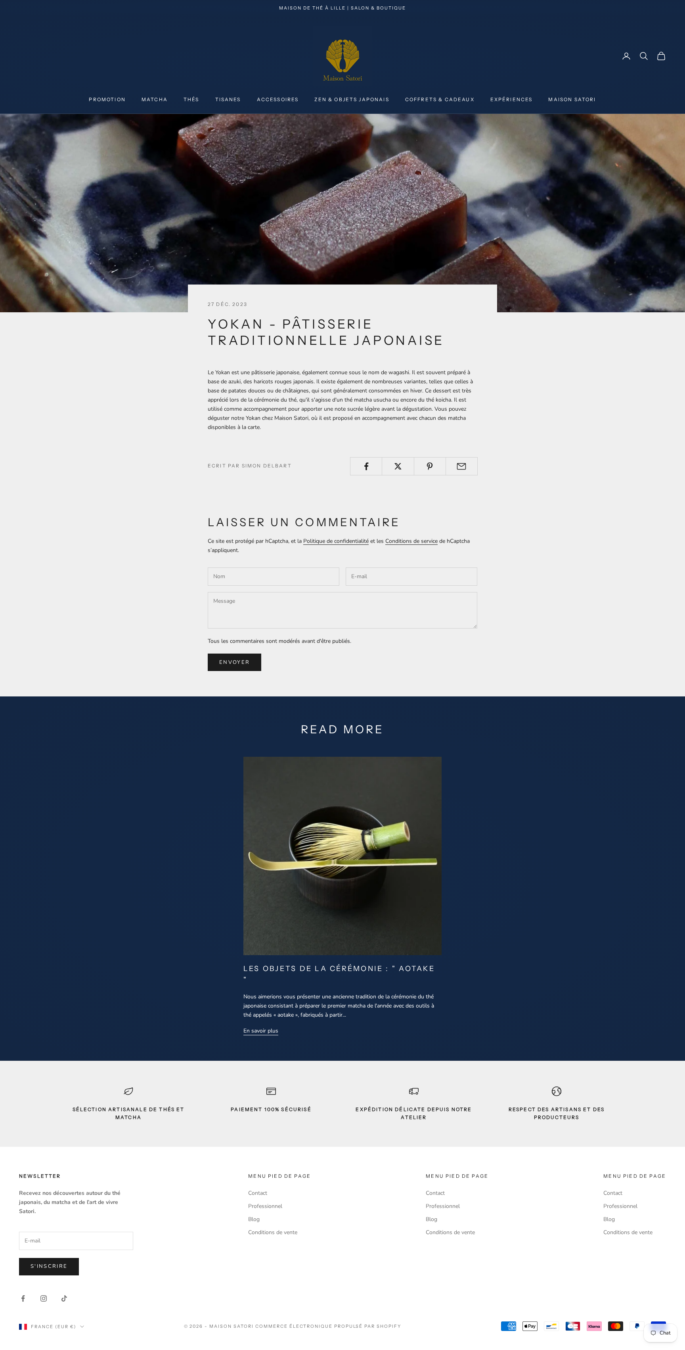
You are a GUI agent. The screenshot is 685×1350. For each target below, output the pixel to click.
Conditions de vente (272, 1232)
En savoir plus (260, 1031)
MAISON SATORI (572, 99)
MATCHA (155, 99)
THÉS (191, 99)
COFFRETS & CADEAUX (440, 99)
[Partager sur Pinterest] (430, 466)
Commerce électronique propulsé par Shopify (328, 1326)
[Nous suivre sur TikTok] (64, 1298)
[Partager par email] (461, 466)
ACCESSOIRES (278, 99)
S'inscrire (49, 1266)
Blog (254, 1219)
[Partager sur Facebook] (366, 466)
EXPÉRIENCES (511, 99)
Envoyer (234, 662)
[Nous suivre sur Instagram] (44, 1298)
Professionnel (265, 1206)
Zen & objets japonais (351, 99)
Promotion (107, 99)
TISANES (228, 99)
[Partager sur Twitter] (397, 466)
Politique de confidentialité (336, 541)
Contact (257, 1193)
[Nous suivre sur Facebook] (23, 1298)
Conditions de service (411, 541)
